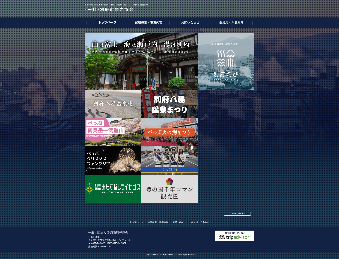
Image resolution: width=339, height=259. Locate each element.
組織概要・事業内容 (158, 222)
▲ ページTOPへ (237, 213)
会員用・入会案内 (200, 222)
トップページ (136, 222)
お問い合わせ (180, 222)
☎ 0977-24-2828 (96, 243)
